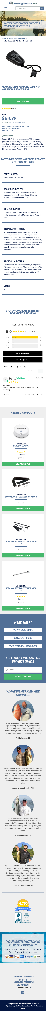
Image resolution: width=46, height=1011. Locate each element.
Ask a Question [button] (24, 360)
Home (4, 38)
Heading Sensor (21, 445)
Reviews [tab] (6, 367)
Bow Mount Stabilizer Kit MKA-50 (21, 589)
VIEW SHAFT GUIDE (23, 637)
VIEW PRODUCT (23, 463)
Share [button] (8, 394)
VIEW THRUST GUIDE (23, 629)
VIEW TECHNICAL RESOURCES (23, 646)
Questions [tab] (20, 367)
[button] (38, 394)
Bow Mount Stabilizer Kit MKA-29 (21, 542)
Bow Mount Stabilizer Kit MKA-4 (21, 496)
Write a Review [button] (24, 353)
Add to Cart (23, 101)
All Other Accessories (17, 38)
